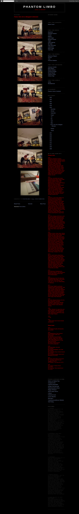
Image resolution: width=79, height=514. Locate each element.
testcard (50, 57)
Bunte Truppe (51, 48)
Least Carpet (51, 38)
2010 (51, 146)
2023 (51, 97)
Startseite (30, 203)
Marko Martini (51, 68)
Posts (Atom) (22, 206)
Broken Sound (51, 24)
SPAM (49, 82)
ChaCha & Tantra (52, 74)
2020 (51, 103)
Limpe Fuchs (51, 46)
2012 (51, 142)
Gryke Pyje (50, 49)
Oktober (53, 111)
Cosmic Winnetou (52, 396)
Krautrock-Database (52, 60)
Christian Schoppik (52, 71)
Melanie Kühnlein (52, 70)
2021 (51, 101)
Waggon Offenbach (52, 389)
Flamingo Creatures (52, 33)
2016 (51, 135)
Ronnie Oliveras (51, 73)
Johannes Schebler (52, 67)
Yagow (49, 40)
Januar (52, 130)
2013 (51, 140)
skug (49, 59)
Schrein (49, 35)
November (53, 109)
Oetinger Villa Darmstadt (53, 386)
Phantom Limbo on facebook (54, 91)
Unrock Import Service (53, 391)
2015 (51, 137)
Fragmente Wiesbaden (53, 384)
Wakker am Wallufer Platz (54, 381)
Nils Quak (50, 43)
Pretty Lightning (51, 42)
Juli (52, 117)
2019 (51, 105)
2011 (51, 144)
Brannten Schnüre (52, 39)
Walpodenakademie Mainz (54, 388)
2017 (51, 133)
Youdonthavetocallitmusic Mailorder (56, 400)
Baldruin (50, 36)
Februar (52, 128)
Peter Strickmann (52, 45)
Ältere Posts (43, 203)
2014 (51, 139)
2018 (51, 107)
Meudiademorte (51, 83)
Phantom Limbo (39, 6)
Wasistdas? (50, 398)
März (52, 123)
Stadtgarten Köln (51, 382)
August (52, 115)
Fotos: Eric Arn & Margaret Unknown (26, 17)
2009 (51, 148)
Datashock (50, 32)
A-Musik (50, 393)
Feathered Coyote (52, 394)
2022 (51, 99)
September (53, 113)
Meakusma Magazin (52, 56)
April (52, 121)
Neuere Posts (17, 203)
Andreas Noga (51, 76)
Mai (52, 119)
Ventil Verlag (51, 401)
